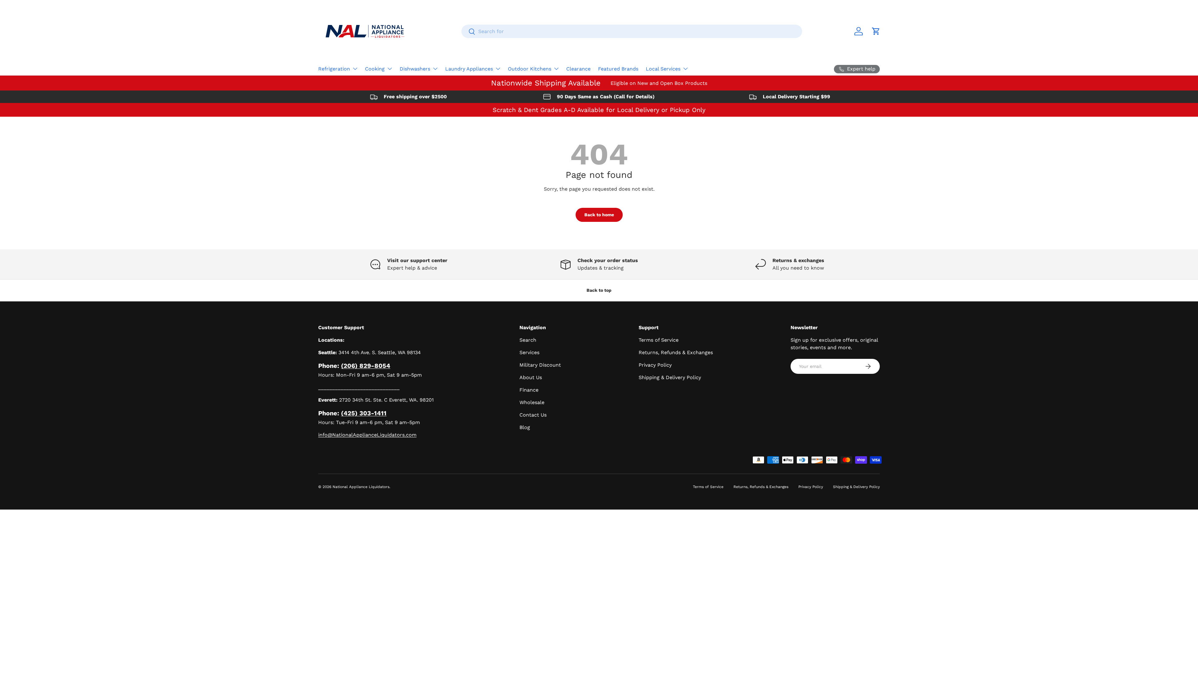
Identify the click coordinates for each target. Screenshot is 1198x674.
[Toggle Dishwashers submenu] (435, 68)
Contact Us (533, 415)
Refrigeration (334, 69)
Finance (528, 390)
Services (529, 352)
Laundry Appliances (469, 69)
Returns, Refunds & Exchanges (676, 352)
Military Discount (540, 365)
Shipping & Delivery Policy (670, 377)
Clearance (578, 69)
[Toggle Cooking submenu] (389, 68)
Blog (524, 427)
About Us (530, 377)
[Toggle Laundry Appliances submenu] (498, 68)
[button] (876, 31)
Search (527, 340)
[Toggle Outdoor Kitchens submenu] (556, 68)
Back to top (599, 290)
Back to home (599, 214)
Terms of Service (659, 340)
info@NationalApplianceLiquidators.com (367, 435)
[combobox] (631, 31)
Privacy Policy (655, 365)
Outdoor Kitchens (529, 69)
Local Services (663, 69)
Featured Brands (618, 69)
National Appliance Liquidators (361, 487)
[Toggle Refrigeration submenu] (355, 68)
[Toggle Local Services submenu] (685, 68)
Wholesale (531, 402)
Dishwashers (415, 69)
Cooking (375, 69)
